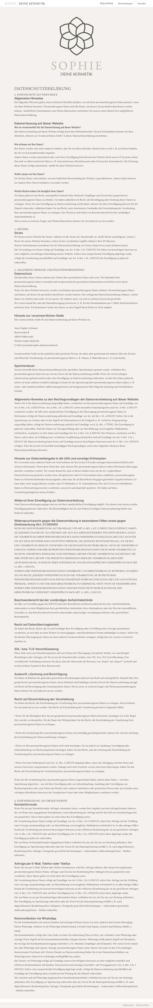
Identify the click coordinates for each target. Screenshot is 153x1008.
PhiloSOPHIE (106, 3)
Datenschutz (142, 1005)
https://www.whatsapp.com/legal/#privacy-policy (56, 956)
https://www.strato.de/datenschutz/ (110, 245)
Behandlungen (125, 3)
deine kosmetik (32, 3)
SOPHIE (10, 3)
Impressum (128, 1005)
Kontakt (142, 3)
